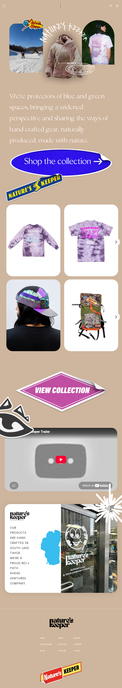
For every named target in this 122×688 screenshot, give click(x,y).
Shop (61, 638)
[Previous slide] (6, 242)
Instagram (46, 644)
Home (42, 638)
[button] (2, 5)
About (77, 638)
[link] (61, 163)
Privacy (63, 644)
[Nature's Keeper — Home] (61, 6)
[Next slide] (116, 242)
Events (78, 644)
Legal (77, 651)
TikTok (62, 651)
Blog (42, 651)
